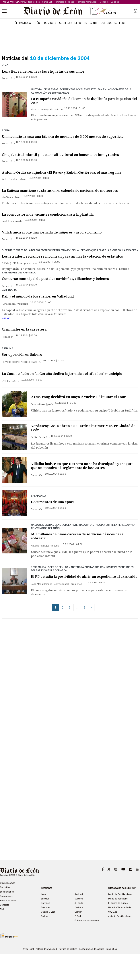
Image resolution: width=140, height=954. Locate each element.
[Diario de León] (70, 11)
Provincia (49, 23)
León (37, 23)
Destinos (79, 907)
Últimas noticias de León (87, 920)
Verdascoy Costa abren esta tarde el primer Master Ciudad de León (83, 428)
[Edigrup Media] (9, 935)
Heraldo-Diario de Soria (119, 907)
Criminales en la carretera (24, 329)
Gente (94, 23)
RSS (2, 909)
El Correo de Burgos (118, 903)
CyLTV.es (112, 912)
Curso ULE (47, 1)
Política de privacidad (46, 949)
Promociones (6, 896)
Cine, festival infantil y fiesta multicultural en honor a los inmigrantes (60, 154)
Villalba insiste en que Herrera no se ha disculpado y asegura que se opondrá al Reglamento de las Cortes (82, 466)
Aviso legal (28, 949)
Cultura (106, 23)
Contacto (4, 905)
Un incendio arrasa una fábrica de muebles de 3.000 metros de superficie (63, 136)
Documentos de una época (53, 502)
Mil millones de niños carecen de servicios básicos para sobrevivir (77, 536)
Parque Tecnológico (30, 1)
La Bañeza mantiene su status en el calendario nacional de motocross (60, 190)
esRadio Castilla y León (119, 916)
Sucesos (119, 23)
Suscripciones (7, 892)
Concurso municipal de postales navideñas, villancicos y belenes (55, 279)
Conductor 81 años (109, 1)
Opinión (78, 912)
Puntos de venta (8, 900)
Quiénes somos (7, 883)
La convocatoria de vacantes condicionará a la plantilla (48, 214)
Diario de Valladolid (118, 898)
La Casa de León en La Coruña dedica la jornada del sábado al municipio (62, 374)
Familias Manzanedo (87, 1)
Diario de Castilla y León (120, 894)
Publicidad (5, 887)
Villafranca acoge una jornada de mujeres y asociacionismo (52, 232)
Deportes (81, 23)
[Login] (135, 11)
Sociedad (65, 23)
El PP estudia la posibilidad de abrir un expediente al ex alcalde (84, 576)
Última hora (23, 23)
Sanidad (79, 894)
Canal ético (111, 949)
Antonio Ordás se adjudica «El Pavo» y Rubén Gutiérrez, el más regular (61, 172)
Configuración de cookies (91, 949)
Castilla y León (48, 912)
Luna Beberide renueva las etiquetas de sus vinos (43, 71)
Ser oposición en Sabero (22, 354)
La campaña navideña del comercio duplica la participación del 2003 (84, 101)
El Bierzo (45, 898)
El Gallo (78, 916)
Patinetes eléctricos (64, 1)
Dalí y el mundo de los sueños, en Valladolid (38, 296)
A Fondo (79, 903)
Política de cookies (68, 949)
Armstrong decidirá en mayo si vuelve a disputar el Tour (78, 397)
